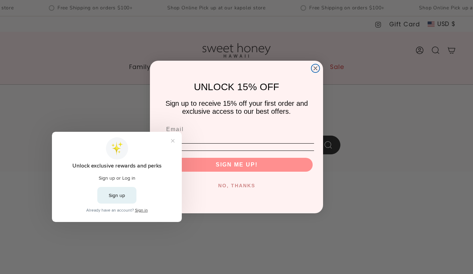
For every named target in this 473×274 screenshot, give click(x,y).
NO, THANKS (236, 185)
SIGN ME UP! (237, 165)
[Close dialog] (315, 68)
